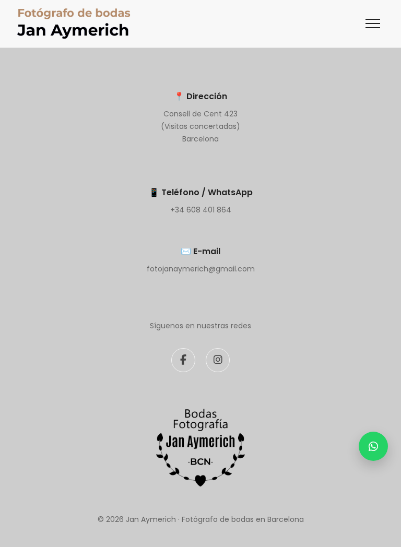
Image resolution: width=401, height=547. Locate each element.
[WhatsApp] (373, 446)
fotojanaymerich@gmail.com (201, 269)
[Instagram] (218, 360)
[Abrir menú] (373, 23)
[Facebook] (183, 360)
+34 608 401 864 (200, 210)
